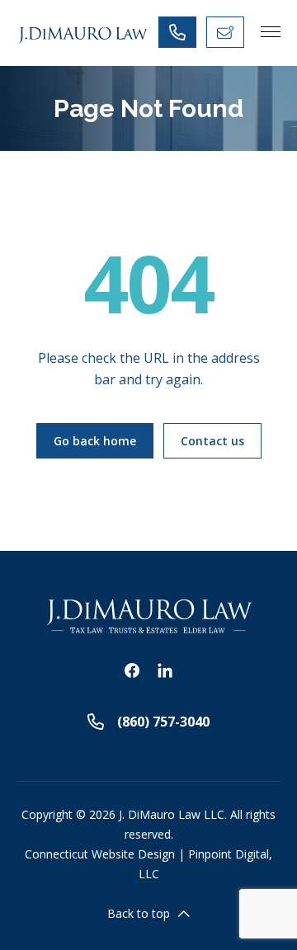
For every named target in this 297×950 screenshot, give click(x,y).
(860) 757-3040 (163, 721)
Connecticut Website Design (100, 854)
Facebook (132, 670)
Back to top (138, 913)
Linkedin (165, 670)
